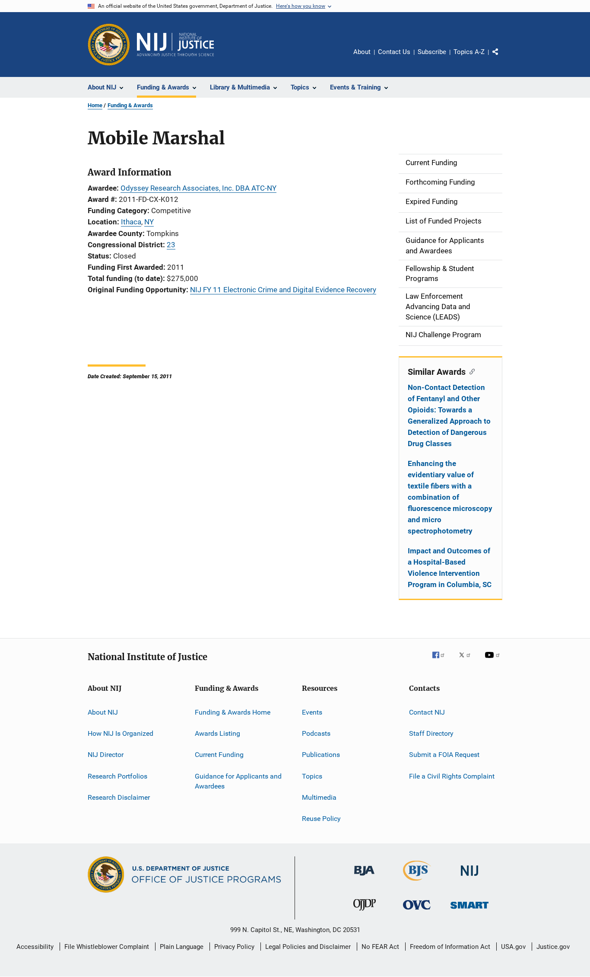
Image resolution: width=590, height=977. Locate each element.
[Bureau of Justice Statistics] (417, 882)
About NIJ (103, 712)
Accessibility (35, 947)
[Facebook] (441, 660)
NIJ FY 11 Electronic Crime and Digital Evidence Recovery (283, 289)
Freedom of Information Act (450, 947)
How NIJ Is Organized (120, 733)
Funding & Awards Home (232, 712)
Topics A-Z (469, 52)
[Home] (175, 44)
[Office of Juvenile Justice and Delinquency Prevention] (364, 912)
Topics (312, 776)
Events (312, 712)
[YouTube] (493, 660)
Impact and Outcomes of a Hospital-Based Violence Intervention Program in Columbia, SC (450, 567)
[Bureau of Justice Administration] (364, 877)
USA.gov (513, 947)
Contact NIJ (427, 712)
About (362, 52)
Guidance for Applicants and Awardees (238, 781)
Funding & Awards (130, 105)
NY (149, 221)
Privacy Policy (234, 947)
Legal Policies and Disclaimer (308, 947)
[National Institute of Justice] (469, 877)
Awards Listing (217, 733)
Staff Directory (431, 733)
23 (171, 244)
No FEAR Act (380, 947)
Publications (321, 754)
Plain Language (181, 947)
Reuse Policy (321, 818)
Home (95, 105)
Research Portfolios (117, 776)
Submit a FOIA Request (444, 754)
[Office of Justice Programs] (109, 44)
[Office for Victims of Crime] (417, 911)
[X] (467, 660)
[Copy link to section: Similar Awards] (470, 371)
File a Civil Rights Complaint (452, 776)
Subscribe (432, 52)
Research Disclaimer (119, 797)
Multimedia (319, 797)
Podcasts (316, 733)
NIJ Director (106, 754)
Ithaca (131, 221)
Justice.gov (553, 947)
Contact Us (394, 52)
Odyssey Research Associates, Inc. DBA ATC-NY (198, 188)
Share (502, 57)
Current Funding (219, 754)
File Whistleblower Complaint (106, 947)
